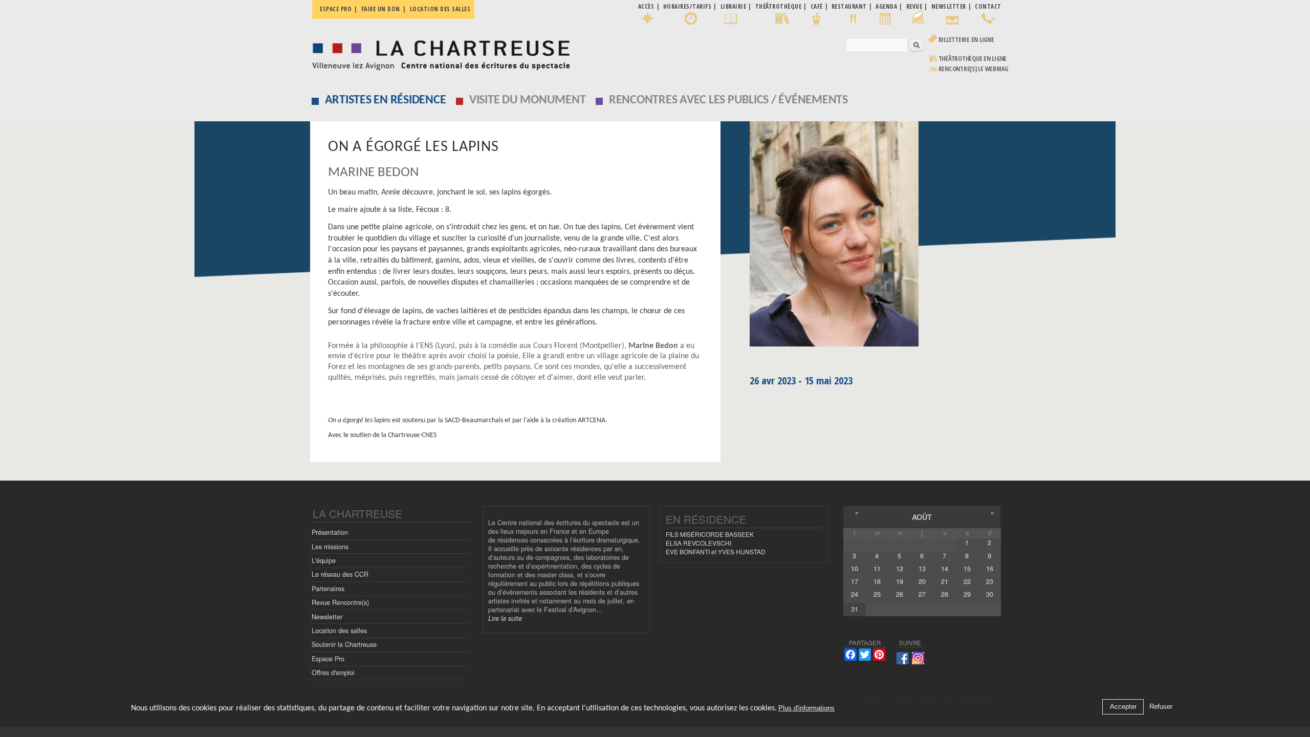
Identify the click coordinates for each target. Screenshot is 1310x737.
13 (922, 568)
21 (944, 581)
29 (967, 594)
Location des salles (440, 9)
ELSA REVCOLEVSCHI (698, 542)
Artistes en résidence (385, 100)
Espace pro (336, 9)
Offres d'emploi (333, 672)
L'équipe (324, 560)
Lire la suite (505, 618)
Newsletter (327, 616)
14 (944, 568)
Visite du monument (527, 100)
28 (944, 594)
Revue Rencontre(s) (340, 602)
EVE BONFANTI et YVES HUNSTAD (716, 551)
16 (989, 568)
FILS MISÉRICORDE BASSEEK (710, 534)
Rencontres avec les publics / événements (728, 100)
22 (967, 581)
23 (989, 581)
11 (877, 568)
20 (922, 581)
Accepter (1123, 707)
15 (967, 568)
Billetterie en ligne (966, 39)
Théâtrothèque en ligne (972, 58)
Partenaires (328, 588)
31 (854, 609)
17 (854, 581)
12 (899, 568)
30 (989, 594)
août (922, 517)
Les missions (330, 546)
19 (899, 581)
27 (922, 594)
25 (877, 594)
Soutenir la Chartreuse (344, 644)
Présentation (330, 532)
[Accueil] (438, 52)
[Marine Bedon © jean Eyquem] (875, 237)
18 (877, 581)
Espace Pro (328, 658)
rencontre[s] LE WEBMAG (973, 68)
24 (854, 594)
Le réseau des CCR (340, 574)
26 (899, 594)
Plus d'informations (806, 708)
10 (854, 568)
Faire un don (380, 9)
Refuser (1160, 707)
